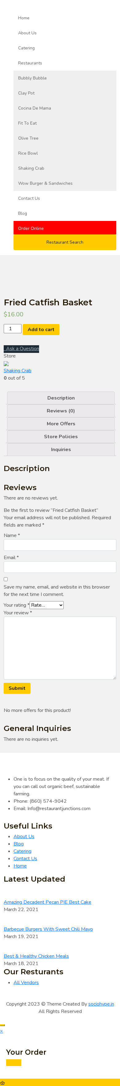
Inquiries (61, 449)
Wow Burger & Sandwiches (45, 183)
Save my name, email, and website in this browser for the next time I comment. (57, 591)
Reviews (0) (61, 411)
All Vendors (26, 982)
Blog (22, 213)
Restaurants (30, 63)
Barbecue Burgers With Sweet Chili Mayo (48, 929)
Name (12, 535)
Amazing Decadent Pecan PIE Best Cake (47, 902)
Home (24, 18)
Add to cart (41, 329)
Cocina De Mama (34, 108)
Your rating (17, 605)
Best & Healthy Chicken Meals (36, 956)
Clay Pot (26, 93)
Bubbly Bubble (32, 78)
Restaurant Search (64, 242)
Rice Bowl (28, 153)
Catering (26, 48)
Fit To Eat (27, 123)
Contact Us (29, 198)
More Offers (61, 423)
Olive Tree (28, 138)
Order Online (31, 228)
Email (11, 557)
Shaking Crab (31, 168)
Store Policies (61, 436)
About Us (27, 33)
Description (61, 398)
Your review (18, 612)
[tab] (61, 398)
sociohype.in (101, 1004)
